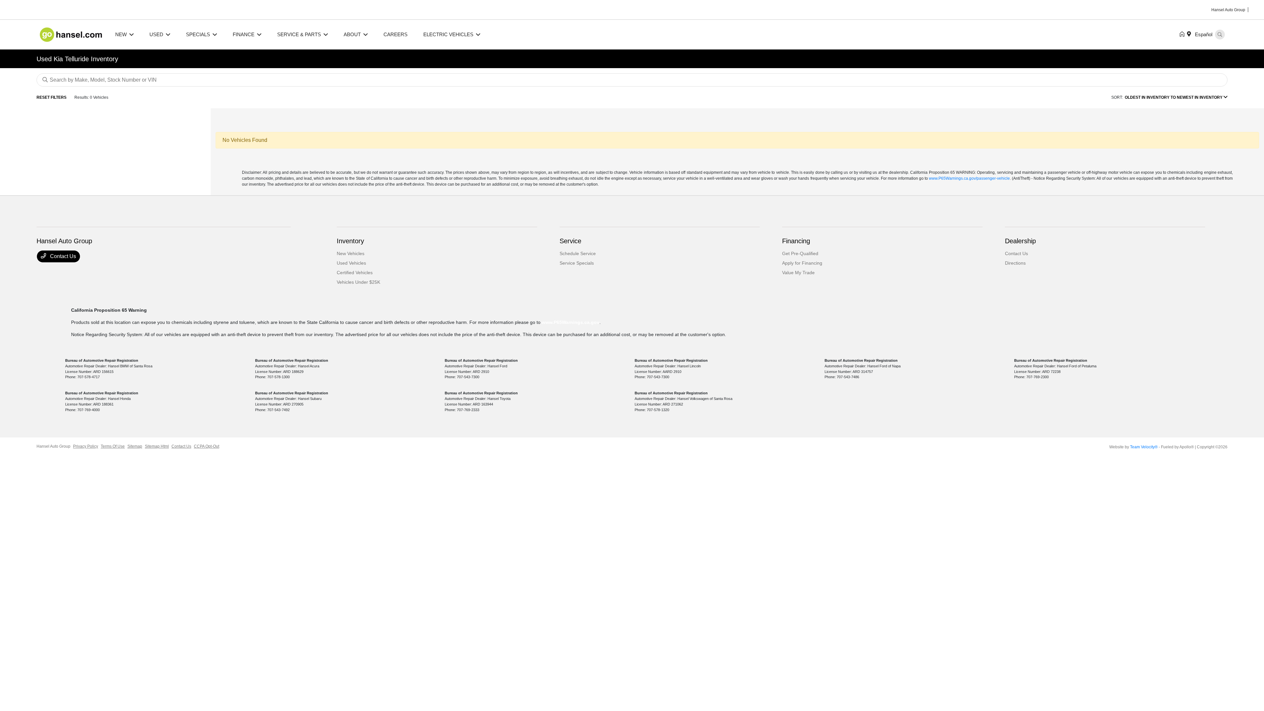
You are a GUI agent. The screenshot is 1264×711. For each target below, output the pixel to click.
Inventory (350, 241)
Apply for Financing (802, 263)
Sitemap (134, 446)
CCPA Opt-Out (206, 446)
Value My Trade (798, 272)
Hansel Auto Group (53, 446)
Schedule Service (578, 253)
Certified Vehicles (355, 272)
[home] (1183, 35)
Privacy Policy (85, 446)
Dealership (1020, 241)
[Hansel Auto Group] (72, 34)
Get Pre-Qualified (800, 253)
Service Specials (577, 263)
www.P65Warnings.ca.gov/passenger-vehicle (969, 178)
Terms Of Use (113, 446)
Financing (796, 241)
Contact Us (62, 256)
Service (570, 241)
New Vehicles (350, 253)
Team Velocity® (1144, 447)
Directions (1015, 263)
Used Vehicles (351, 263)
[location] (1190, 35)
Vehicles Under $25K (358, 282)
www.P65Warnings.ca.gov (570, 322)
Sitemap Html (157, 446)
